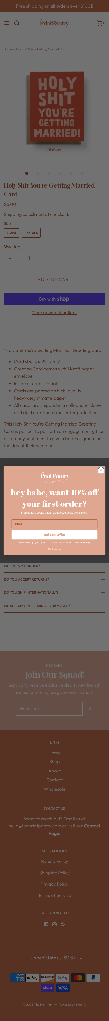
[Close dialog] (101, 470)
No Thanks (54, 549)
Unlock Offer (55, 535)
